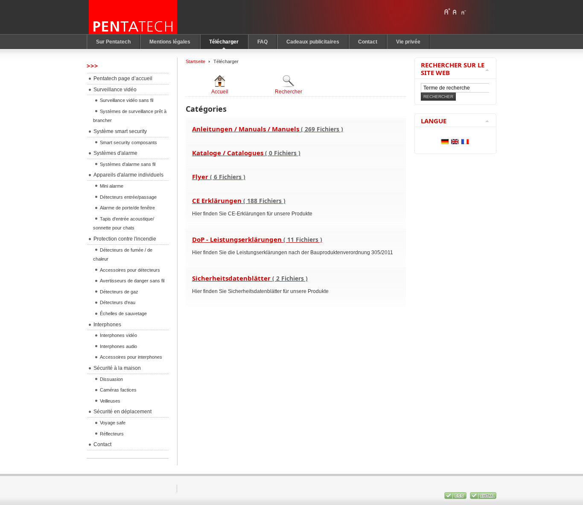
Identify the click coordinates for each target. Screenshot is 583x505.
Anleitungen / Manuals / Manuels (267, 129)
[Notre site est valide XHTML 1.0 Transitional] (483, 497)
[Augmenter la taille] (446, 11)
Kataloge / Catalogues (246, 152)
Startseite (195, 61)
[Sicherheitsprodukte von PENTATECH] (133, 17)
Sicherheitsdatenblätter (250, 278)
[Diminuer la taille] (463, 11)
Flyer (218, 176)
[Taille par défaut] (455, 11)
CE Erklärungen (239, 200)
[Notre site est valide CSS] (456, 497)
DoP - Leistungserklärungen (257, 239)
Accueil (219, 92)
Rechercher (288, 92)
